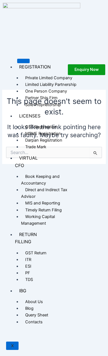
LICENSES (29, 116)
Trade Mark (35, 146)
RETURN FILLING (26, 238)
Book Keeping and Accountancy (40, 180)
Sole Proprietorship (43, 104)
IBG (22, 290)
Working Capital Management (38, 220)
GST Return (36, 252)
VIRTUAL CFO (26, 161)
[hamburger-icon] (23, 61)
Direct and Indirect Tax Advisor (44, 193)
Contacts (34, 321)
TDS (29, 279)
